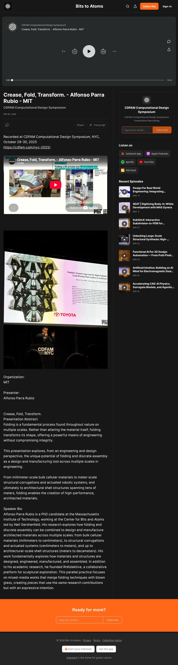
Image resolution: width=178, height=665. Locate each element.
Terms (96, 640)
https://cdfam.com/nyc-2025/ (27, 147)
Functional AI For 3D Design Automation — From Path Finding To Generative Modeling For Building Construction (154, 253)
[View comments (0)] (169, 41)
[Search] (127, 6)
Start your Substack (80, 649)
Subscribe (149, 6)
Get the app (106, 649)
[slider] (88, 80)
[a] (124, 192)
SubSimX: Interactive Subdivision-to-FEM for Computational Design (148, 221)
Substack (72, 657)
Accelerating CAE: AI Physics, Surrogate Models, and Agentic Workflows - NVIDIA (152, 285)
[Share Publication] (135, 6)
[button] (63, 51)
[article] (147, 192)
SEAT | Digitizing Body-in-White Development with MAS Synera (153, 205)
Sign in (167, 6)
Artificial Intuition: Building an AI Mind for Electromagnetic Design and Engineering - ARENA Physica (154, 269)
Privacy (87, 640)
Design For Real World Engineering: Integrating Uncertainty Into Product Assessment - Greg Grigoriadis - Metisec (153, 189)
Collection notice (112, 640)
